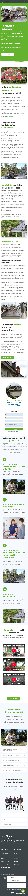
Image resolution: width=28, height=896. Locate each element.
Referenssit (17, 861)
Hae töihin (17, 858)
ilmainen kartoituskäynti (11, 350)
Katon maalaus (5, 861)
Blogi (15, 856)
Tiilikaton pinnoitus (6, 858)
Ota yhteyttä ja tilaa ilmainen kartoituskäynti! (12, 50)
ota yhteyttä (16, 349)
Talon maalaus (5, 853)
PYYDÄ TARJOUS (7, 54)
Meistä (15, 853)
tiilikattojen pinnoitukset (15, 47)
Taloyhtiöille (4, 864)
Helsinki (3, 43)
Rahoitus (16, 864)
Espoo (7, 43)
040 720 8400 (6, 870)
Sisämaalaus (4, 856)
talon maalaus (10, 116)
